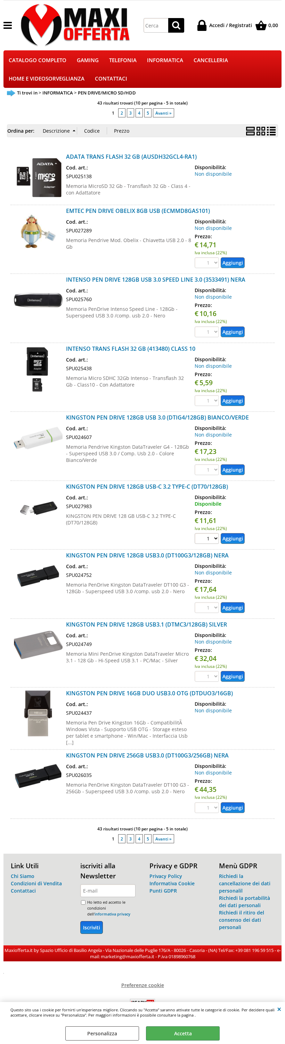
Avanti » (163, 113)
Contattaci (23, 890)
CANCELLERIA (211, 60)
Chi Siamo (22, 876)
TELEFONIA (123, 60)
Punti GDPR (163, 890)
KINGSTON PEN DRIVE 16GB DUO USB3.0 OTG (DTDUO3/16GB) (149, 693)
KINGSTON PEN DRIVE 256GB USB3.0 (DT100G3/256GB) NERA (147, 755)
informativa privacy (112, 914)
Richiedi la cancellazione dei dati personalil (244, 883)
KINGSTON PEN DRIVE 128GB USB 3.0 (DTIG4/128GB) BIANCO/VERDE (157, 417)
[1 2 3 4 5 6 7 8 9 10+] (208, 539)
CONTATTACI (111, 78)
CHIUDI (279, 1008)
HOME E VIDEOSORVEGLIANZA (46, 78)
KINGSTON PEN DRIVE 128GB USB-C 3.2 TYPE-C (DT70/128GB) (147, 486)
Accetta (183, 1033)
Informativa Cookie (172, 883)
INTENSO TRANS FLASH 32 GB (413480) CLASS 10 (130, 349)
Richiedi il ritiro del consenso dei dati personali (241, 919)
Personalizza (102, 1033)
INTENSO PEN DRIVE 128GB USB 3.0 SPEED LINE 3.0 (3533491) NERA (155, 279)
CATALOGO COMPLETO (37, 60)
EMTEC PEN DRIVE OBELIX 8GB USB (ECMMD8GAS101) (138, 211)
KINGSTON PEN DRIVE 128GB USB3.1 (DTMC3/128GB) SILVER (146, 624)
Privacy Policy (165, 876)
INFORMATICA (165, 60)
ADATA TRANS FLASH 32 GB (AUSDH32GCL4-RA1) (131, 156)
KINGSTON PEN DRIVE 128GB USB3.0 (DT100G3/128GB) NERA (147, 555)
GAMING (88, 60)
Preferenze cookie (142, 985)
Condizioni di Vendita (36, 883)
